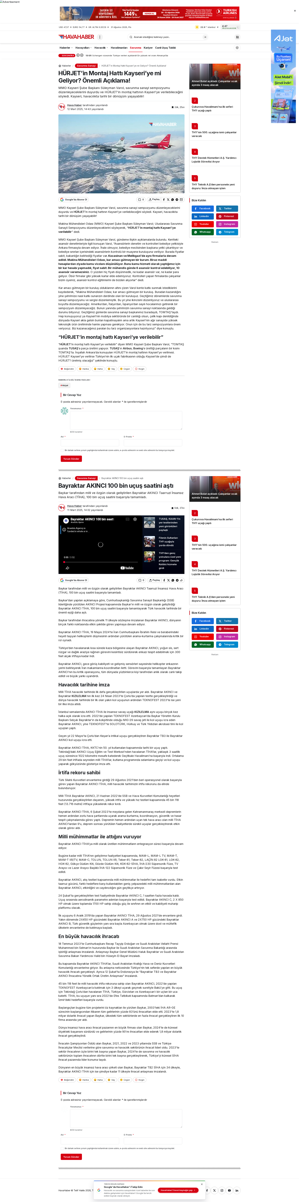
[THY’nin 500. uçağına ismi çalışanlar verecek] (214, 127)
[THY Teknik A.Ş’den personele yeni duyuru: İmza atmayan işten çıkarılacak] (214, 179)
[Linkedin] (237, 1190)
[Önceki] (78, 55)
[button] (237, 37)
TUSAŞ (73, 348)
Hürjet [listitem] (64, 385)
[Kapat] (294, 10)
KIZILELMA (79, 696)
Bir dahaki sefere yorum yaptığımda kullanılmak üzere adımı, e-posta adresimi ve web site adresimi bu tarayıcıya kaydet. (120, 450)
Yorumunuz (76, 408)
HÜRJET (79, 211)
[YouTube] (229, 1190)
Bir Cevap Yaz (72, 395)
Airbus (127, 348)
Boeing (138, 348)
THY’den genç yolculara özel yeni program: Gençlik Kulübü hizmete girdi (170, 561)
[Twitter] (214, 1190)
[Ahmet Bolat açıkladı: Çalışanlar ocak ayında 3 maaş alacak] (214, 76)
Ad (63, 436)
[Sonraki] (82, 55)
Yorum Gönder (71, 458)
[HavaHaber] (76, 36)
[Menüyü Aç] (100, 37)
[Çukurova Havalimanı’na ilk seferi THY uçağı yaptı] (214, 102)
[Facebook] (207, 1190)
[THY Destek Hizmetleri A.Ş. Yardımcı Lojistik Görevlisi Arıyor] (214, 153)
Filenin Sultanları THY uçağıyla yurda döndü (168, 541)
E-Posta (129, 436)
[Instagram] (222, 1190)
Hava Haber (74, 105)
